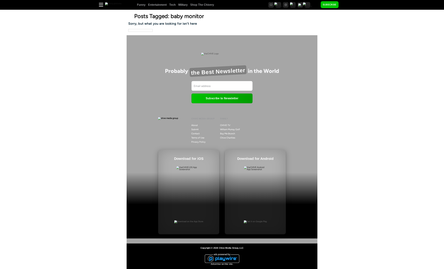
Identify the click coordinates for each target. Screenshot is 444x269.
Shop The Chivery (202, 4)
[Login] (344, 5)
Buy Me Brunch (227, 133)
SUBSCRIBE (329, 4)
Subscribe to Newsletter (222, 98)
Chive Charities (227, 137)
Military (183, 4)
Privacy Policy (198, 142)
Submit (195, 129)
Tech (172, 4)
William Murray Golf (230, 129)
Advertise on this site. (222, 264)
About (194, 125)
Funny (141, 4)
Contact (195, 133)
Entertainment (157, 4)
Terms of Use (197, 137)
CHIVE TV (225, 125)
